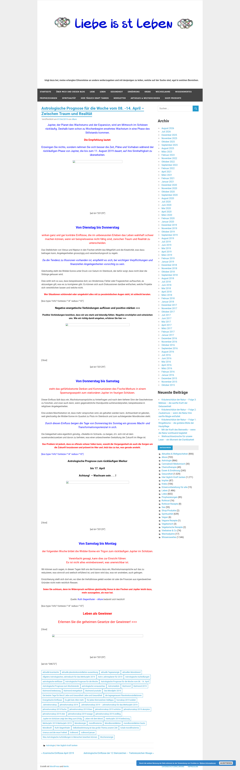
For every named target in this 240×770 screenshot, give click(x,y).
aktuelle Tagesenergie (110, 672)
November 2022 (169, 158)
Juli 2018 (166, 281)
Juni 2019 (166, 245)
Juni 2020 (166, 205)
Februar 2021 (168, 178)
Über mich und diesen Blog (70, 91)
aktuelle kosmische (51, 672)
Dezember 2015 (169, 378)
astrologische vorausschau (93, 686)
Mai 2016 (166, 361)
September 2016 (170, 348)
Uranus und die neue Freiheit (55, 732)
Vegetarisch (167, 524)
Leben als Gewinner (97, 613)
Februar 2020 (168, 218)
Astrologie (50, 745)
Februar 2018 (168, 298)
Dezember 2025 (169, 135)
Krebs (148, 91)
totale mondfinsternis (129, 728)
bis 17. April (97, 468)
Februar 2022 (168, 168)
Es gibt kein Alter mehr (74, 700)
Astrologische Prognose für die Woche (81, 681)
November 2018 (169, 268)
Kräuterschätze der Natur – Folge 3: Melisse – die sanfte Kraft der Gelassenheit (177, 403)
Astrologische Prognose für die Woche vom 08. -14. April (125, 681)
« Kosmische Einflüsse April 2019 (57, 753)
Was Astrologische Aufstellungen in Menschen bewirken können (70, 737)
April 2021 (167, 171)
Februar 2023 (168, 155)
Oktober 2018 (168, 271)
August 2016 (168, 351)
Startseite (45, 91)
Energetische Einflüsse (52, 700)
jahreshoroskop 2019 (69, 705)
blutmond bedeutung (52, 691)
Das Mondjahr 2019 (112, 691)
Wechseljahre (163, 91)
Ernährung (134, 91)
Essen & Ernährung (171, 470)
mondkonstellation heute (134, 723)
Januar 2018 (168, 301)
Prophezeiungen (48, 98)
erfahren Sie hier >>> (115, 318)
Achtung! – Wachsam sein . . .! (97, 475)
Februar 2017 (168, 331)
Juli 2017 (166, 315)
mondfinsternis (95, 723)
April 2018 (167, 291)
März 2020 (167, 215)
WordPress (54, 766)
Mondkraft (47, 728)
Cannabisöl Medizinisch (173, 464)
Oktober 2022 (168, 161)
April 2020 (167, 211)
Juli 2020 (166, 201)
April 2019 (167, 251)
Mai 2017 (166, 321)
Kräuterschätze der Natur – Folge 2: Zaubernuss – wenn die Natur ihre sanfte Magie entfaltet (177, 413)
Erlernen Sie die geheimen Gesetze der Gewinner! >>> (97, 622)
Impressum (193, 767)
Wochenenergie (106, 737)
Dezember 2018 (169, 265)
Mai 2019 (166, 248)
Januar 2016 (168, 375)
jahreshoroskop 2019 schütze (108, 709)
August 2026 (168, 128)
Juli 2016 (166, 355)
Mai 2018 (166, 288)
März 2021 (167, 175)
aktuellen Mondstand (131, 672)
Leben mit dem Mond (94, 718)
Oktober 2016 (168, 345)
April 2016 (167, 365)
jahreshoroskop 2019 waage (80, 714)
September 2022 (170, 165)
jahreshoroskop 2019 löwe (80, 709)
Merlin (66, 766)
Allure (74, 119)
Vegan (165, 517)
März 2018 (167, 295)
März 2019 (167, 255)
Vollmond (74, 732)
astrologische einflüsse (52, 681)
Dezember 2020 (169, 185)
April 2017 (167, 325)
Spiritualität (69, 98)
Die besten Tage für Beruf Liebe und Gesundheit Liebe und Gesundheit (72, 695)
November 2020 (169, 188)
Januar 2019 (168, 261)
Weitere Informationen (208, 763)
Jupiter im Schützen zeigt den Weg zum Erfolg (62, 718)
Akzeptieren (226, 763)
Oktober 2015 (168, 385)
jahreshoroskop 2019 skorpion (137, 709)
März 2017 (167, 328)
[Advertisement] (122, 55)
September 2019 (170, 235)
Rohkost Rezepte (170, 504)
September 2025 (170, 145)
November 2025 (169, 138)
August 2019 (168, 238)
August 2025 (168, 148)
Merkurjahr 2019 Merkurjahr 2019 (57, 723)
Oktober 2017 (168, 311)
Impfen (165, 480)
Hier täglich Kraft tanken (95, 98)
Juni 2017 (166, 318)
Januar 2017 (168, 335)
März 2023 (167, 151)
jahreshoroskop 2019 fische (55, 709)
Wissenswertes (183, 91)
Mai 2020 (166, 208)
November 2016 (169, 341)
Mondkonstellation (113, 723)
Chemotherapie (169, 467)
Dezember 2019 (169, 225)
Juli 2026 (166, 131)
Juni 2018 (166, 285)
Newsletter (120, 98)
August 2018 (168, 278)
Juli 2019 (166, 241)
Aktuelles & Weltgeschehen (145, 98)
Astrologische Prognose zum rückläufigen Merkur (97, 461)
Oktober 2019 (168, 231)
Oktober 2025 (168, 141)
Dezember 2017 (169, 305)
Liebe (92, 91)
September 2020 (170, 195)
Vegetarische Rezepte (172, 527)
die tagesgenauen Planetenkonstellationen (123, 695)
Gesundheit (117, 91)
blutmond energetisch (73, 691)
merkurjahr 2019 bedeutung (118, 718)
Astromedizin (113, 686)
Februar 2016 (168, 371)
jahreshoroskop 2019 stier (54, 714)
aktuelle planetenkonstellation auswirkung (80, 672)
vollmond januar (88, 732)
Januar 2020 (168, 221)
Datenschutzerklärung (173, 767)
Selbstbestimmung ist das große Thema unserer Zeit (95, 728)
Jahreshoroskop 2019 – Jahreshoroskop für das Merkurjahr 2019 (109, 705)
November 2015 (169, 381)
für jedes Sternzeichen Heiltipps (100, 700)
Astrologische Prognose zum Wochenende (61, 686)
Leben (103, 91)
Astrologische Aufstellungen (137, 677)
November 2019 (169, 228)
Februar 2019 (168, 258)
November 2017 (169, 308)
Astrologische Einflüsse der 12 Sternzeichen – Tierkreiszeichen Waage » (119, 753)
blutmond (126, 686)
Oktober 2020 (168, 191)
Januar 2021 (168, 181)
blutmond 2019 (140, 686)
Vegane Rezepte (169, 520)
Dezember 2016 (169, 338)
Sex (163, 507)
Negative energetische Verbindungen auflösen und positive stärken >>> (97, 308)
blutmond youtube (93, 691)
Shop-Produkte (173, 98)
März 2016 (167, 368)
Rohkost (166, 500)
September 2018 (170, 275)
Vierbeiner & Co (169, 530)
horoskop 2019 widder (126, 700)
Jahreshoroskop (50, 705)
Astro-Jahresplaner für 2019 (110, 677)
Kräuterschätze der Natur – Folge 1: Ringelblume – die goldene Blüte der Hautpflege (177, 423)
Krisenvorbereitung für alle (174, 487)
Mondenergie (80, 723)
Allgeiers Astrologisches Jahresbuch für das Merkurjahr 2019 (69, 677)
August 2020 (168, 198)
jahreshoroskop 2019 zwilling (108, 714)
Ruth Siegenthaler (62, 728)
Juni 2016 (166, 358)
